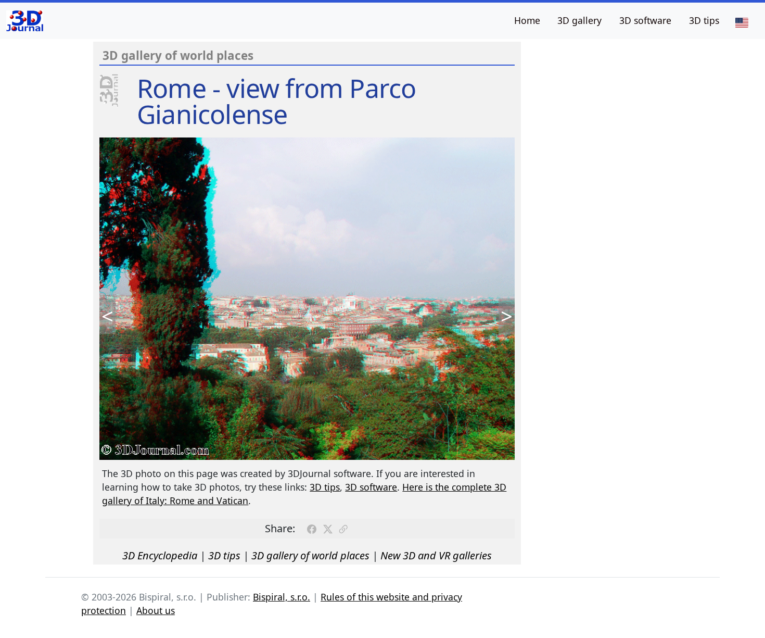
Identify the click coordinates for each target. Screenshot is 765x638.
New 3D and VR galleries (436, 555)
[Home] (24, 21)
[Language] (741, 22)
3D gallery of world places (310, 555)
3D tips (704, 20)
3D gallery (579, 20)
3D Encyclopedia (159, 555)
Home (527, 20)
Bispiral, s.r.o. (281, 597)
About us (155, 610)
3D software (645, 20)
